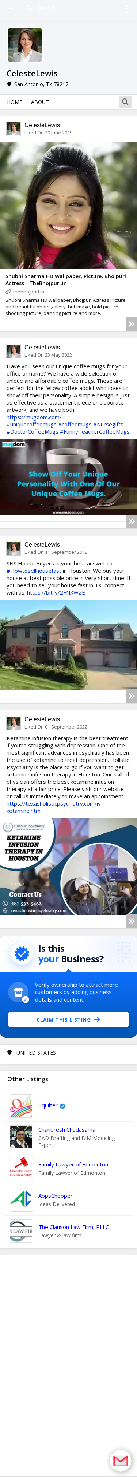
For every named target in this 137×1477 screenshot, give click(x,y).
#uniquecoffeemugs (32, 424)
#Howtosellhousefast (34, 570)
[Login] (127, 10)
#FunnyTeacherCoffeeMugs (95, 431)
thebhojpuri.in (28, 291)
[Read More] (131, 324)
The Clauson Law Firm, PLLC (73, 1226)
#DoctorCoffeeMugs (32, 431)
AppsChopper (55, 1195)
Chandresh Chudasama (66, 1129)
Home (14, 101)
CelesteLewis (42, 125)
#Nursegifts (108, 424)
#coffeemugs (75, 424)
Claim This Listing (64, 1019)
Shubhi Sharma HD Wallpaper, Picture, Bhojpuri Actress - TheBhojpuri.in (65, 280)
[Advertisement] (68, 1366)
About (40, 101)
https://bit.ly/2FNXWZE (56, 592)
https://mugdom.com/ (34, 417)
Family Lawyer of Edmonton (73, 1164)
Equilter (48, 1105)
